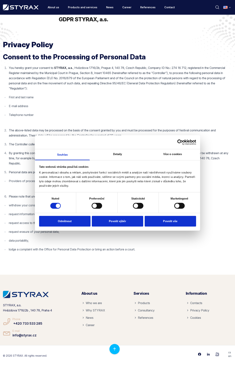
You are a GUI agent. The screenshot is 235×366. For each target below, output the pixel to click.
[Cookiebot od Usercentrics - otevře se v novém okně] (180, 142)
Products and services (82, 7)
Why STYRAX (95, 310)
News (109, 7)
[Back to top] (114, 349)
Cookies (195, 318)
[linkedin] (208, 354)
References (148, 7)
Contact (169, 7)
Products (144, 303)
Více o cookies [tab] (172, 154)
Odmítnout (65, 221)
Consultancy (146, 310)
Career (126, 7)
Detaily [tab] (117, 154)
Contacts (196, 303)
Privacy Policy (199, 310)
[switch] (97, 206)
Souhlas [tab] (62, 154)
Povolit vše (170, 221)
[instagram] (217, 354)
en (229, 356)
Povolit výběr (117, 221)
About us (53, 7)
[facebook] (200, 354)
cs (229, 352)
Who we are (94, 303)
